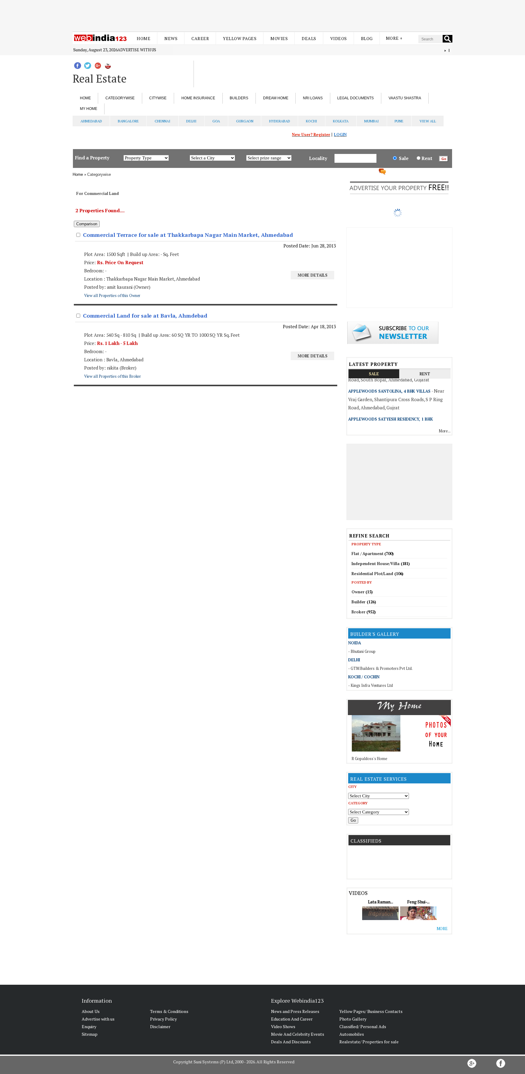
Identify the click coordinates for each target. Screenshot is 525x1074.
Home (143, 38)
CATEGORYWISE (120, 98)
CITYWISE (157, 98)
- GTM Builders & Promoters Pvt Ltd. (380, 668)
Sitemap (90, 1034)
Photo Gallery (352, 1019)
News (170, 38)
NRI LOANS (313, 98)
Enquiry (89, 1026)
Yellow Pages (239, 38)
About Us (91, 1011)
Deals (309, 38)
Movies (279, 38)
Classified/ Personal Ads (362, 1026)
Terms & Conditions (169, 1011)
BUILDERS (239, 98)
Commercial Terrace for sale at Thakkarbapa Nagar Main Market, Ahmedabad (188, 234)
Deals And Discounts (291, 1042)
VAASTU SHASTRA (405, 98)
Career (200, 38)
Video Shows (283, 1026)
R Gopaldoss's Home (369, 758)
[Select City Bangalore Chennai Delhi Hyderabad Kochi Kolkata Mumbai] (378, 796)
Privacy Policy (163, 1019)
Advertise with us (137, 50)
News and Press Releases (295, 1011)
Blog (367, 38)
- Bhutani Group (362, 651)
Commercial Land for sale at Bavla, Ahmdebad (145, 315)
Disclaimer (160, 1026)
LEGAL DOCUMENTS (355, 98)
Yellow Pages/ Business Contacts (371, 1011)
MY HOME (88, 109)
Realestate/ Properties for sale (369, 1042)
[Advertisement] (262, 14)
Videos (338, 38)
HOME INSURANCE (198, 98)
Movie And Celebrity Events (297, 1034)
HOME (85, 98)
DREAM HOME (275, 98)
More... (445, 431)
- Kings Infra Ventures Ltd (370, 685)
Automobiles (351, 1034)
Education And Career (292, 1019)
